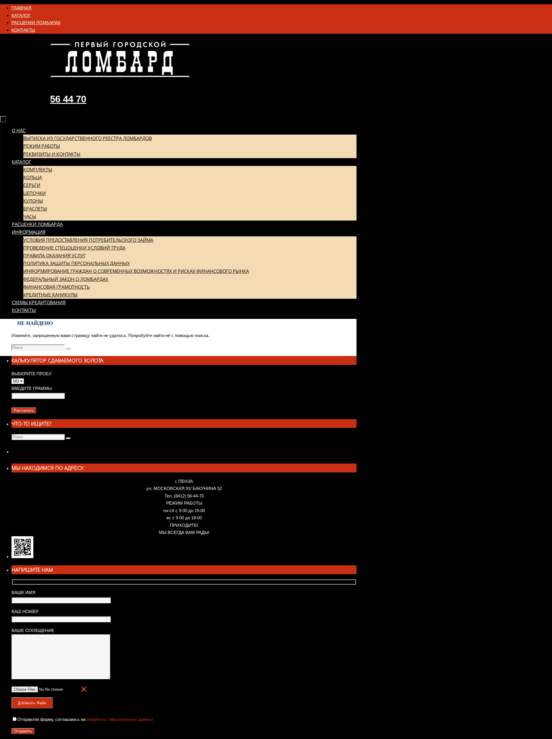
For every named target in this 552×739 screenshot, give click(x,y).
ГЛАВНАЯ (21, 7)
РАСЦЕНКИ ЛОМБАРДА (36, 22)
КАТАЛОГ (21, 15)
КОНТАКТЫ (23, 30)
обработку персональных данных (119, 719)
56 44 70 (68, 99)
